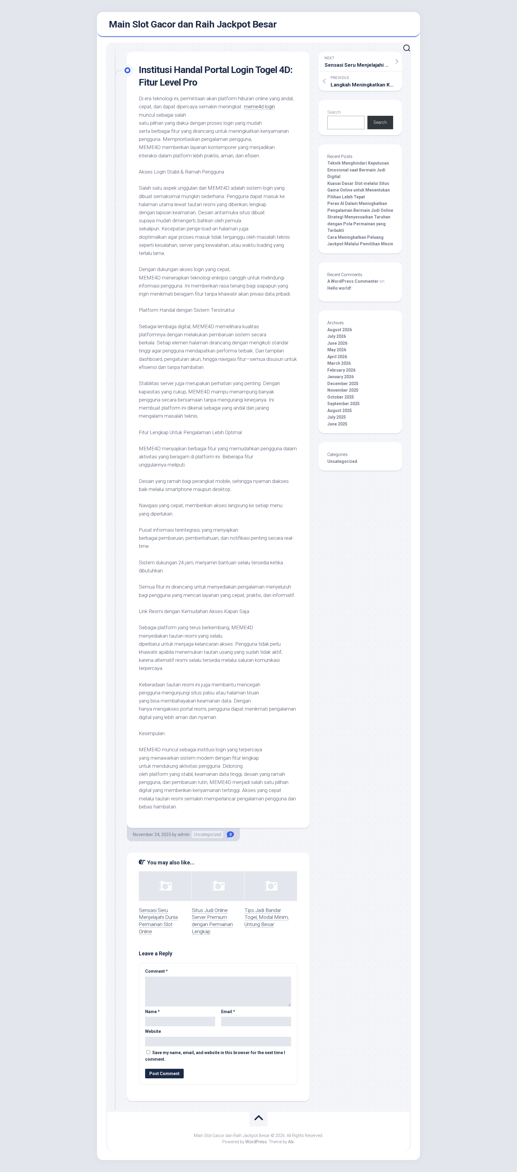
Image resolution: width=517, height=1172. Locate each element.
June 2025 (337, 424)
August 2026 (339, 329)
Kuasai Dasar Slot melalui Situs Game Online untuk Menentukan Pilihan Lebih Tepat (358, 190)
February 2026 (341, 370)
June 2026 (337, 343)
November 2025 (342, 390)
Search (334, 112)
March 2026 (339, 363)
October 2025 (340, 397)
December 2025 (342, 383)
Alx (291, 1141)
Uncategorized (207, 834)
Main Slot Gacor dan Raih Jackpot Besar (192, 24)
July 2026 (336, 336)
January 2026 (340, 376)
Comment (156, 971)
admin (184, 834)
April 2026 (337, 356)
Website (153, 1031)
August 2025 (339, 410)
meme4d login (259, 107)
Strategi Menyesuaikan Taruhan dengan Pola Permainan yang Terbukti (358, 224)
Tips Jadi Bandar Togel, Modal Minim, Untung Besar (266, 917)
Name (152, 1011)
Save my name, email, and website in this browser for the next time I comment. (215, 1056)
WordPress (256, 1141)
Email (228, 1011)
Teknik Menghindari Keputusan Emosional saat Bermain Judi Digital (358, 170)
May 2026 (336, 349)
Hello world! (339, 288)
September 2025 (343, 403)
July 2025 (336, 417)
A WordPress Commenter (352, 281)
